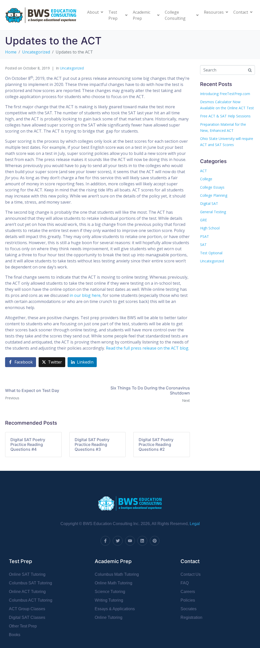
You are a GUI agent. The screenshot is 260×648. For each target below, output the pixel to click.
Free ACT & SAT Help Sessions (225, 116)
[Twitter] (117, 541)
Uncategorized (72, 68)
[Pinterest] (154, 541)
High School (210, 228)
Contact (240, 12)
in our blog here (85, 295)
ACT (203, 170)
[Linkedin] (142, 541)
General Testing (213, 211)
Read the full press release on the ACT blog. (147, 348)
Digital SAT (209, 203)
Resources (214, 12)
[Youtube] (130, 541)
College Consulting (175, 15)
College (206, 178)
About (93, 12)
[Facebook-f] (105, 541)
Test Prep (113, 15)
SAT (203, 244)
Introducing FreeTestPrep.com (225, 93)
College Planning (213, 195)
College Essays (212, 187)
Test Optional (211, 252)
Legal (195, 523)
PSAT (204, 236)
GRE (203, 220)
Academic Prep (141, 15)
